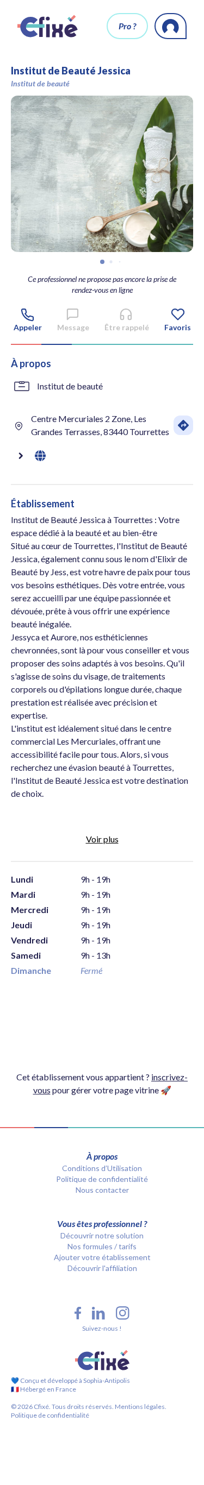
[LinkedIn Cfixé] (98, 1313)
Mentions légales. (140, 1406)
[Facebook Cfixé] (78, 1313)
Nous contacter (102, 1189)
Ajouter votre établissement (102, 1257)
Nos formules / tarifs (102, 1246)
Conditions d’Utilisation (102, 1168)
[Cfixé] (47, 26)
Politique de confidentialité (102, 1179)
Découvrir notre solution (102, 1235)
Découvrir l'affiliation (102, 1268)
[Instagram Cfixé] (122, 1313)
